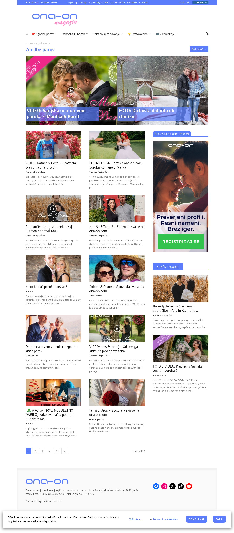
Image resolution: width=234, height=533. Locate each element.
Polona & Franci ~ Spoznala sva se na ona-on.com (116, 289)
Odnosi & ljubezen (73, 34)
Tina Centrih (95, 295)
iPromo (29, 291)
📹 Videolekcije (165, 34)
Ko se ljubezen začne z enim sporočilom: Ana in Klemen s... (175, 308)
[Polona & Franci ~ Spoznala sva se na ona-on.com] (117, 268)
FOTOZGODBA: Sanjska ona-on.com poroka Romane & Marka (115, 165)
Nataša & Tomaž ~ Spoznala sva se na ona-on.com (116, 228)
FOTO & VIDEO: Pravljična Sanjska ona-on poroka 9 (178, 368)
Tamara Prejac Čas (36, 122)
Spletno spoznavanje (106, 34)
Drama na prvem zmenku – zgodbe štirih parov (51, 349)
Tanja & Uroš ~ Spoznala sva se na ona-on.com (114, 412)
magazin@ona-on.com (48, 501)
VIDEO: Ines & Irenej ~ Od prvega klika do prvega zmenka (113, 349)
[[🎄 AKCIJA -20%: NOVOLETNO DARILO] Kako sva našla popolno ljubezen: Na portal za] (53, 392)
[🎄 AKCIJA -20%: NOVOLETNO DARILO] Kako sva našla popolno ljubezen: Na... (50, 414)
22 (57, 450)
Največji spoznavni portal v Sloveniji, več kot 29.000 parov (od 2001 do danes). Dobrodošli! (108, 2)
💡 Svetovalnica (138, 34)
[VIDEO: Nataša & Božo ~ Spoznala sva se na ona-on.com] (53, 145)
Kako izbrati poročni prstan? (46, 287)
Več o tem (134, 519)
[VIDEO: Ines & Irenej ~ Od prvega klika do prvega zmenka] (117, 328)
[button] (207, 34)
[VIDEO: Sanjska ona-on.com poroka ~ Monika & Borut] (71, 95)
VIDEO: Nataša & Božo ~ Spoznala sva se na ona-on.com (51, 165)
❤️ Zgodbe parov (43, 34)
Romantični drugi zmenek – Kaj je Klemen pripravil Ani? (50, 228)
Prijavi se (202, 2)
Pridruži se (184, 2)
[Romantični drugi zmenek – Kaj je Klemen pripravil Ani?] (53, 208)
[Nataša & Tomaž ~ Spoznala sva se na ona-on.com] (117, 208)
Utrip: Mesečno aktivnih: (42, 2)
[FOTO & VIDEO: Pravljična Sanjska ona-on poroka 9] (180, 348)
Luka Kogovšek (96, 419)
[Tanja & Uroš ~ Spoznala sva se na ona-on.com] (117, 392)
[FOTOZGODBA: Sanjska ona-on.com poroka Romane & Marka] (117, 145)
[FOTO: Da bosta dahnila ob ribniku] (163, 95)
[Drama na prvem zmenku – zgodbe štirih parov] (53, 328)
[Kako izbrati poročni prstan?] (53, 268)
